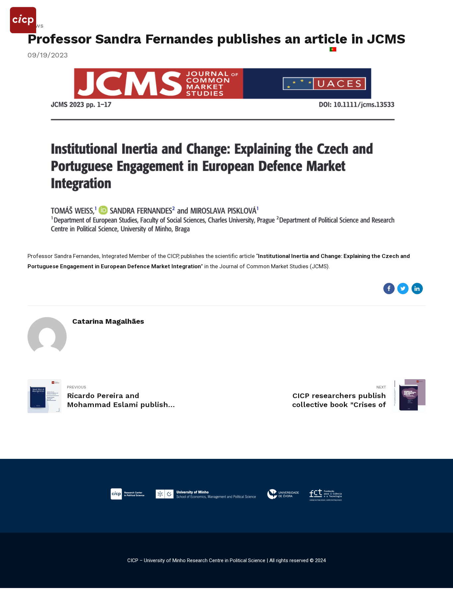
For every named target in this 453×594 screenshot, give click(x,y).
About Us (38, 50)
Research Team (84, 50)
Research (131, 50)
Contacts (302, 50)
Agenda (168, 50)
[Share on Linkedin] (417, 288)
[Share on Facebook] (389, 288)
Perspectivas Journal (249, 50)
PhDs (200, 50)
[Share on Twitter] (403, 288)
